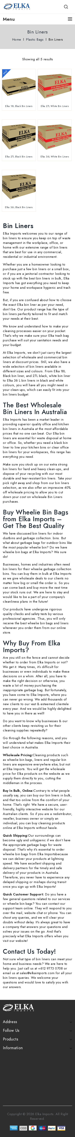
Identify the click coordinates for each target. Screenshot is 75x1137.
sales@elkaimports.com (37, 973)
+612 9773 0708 (50, 968)
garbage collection (37, 538)
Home (16, 39)
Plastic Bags (34, 39)
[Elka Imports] (17, 6)
